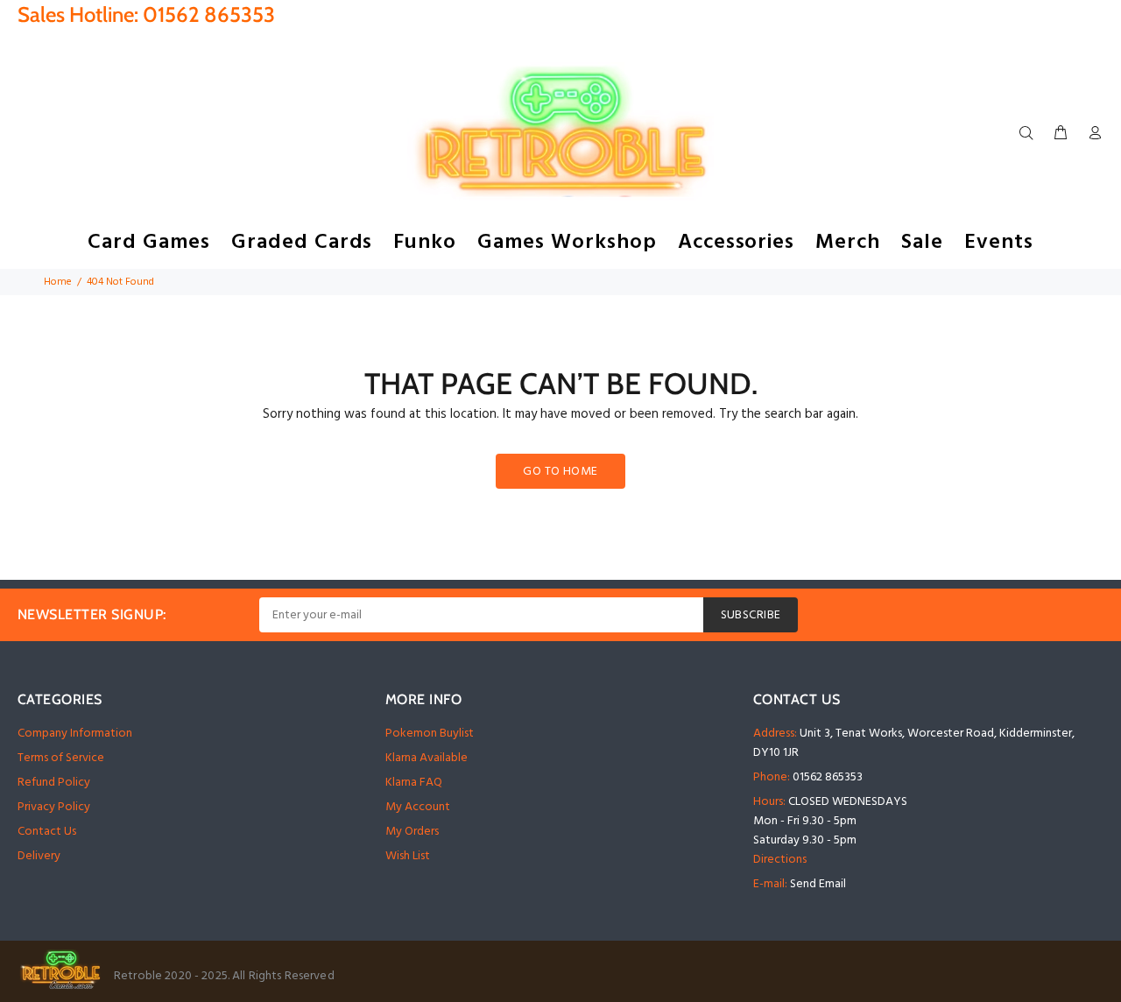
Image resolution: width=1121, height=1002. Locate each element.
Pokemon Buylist (429, 733)
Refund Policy (54, 783)
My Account (417, 807)
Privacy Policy (54, 807)
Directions (780, 860)
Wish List (407, 856)
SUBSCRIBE (751, 615)
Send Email (818, 884)
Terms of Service (61, 758)
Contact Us (47, 832)
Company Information (75, 733)
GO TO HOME (560, 472)
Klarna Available (426, 758)
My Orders (412, 832)
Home (58, 282)
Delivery (39, 856)
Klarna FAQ (413, 783)
